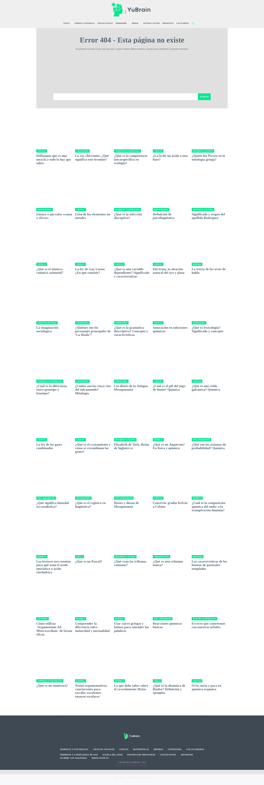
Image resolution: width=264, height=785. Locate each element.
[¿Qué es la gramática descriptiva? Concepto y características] (132, 300)
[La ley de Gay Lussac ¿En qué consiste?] (93, 242)
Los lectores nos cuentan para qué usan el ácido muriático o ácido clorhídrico (53, 567)
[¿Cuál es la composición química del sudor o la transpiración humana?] (210, 476)
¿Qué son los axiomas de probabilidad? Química (209, 446)
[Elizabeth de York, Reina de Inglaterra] (132, 417)
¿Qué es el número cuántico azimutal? (49, 270)
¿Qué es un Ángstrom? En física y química (169, 446)
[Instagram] (132, 728)
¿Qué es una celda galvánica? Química (206, 387)
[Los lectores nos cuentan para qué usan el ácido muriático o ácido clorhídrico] (54, 534)
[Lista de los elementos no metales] (93, 187)
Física (79, 557)
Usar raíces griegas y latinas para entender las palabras (131, 627)
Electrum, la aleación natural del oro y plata (168, 270)
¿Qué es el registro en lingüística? (90, 504)
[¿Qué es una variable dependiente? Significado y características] (132, 242)
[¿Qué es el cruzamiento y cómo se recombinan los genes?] (93, 417)
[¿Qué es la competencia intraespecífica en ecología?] (132, 129)
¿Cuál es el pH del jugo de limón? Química (169, 387)
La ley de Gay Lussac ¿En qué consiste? (90, 270)
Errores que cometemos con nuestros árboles (208, 625)
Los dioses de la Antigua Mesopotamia (131, 387)
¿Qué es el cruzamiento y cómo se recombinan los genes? (93, 448)
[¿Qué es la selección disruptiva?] (132, 187)
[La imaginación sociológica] (54, 300)
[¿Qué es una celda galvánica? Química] (210, 359)
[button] (193, 23)
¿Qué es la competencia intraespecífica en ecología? (130, 159)
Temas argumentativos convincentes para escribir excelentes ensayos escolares (91, 691)
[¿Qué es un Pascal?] (93, 534)
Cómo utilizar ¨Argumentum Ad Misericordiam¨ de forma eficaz (54, 629)
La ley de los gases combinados (49, 446)
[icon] (198, 23)
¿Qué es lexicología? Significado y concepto (207, 329)
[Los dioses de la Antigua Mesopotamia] (132, 359)
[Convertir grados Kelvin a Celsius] (171, 476)
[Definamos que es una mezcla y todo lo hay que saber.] (54, 129)
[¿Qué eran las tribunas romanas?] (132, 534)
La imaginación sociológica (47, 329)
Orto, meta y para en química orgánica (206, 687)
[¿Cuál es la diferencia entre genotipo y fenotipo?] (54, 359)
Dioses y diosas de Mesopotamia (126, 504)
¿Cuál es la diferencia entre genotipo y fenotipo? (51, 389)
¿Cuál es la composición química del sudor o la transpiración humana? (208, 506)
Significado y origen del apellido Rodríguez (208, 216)
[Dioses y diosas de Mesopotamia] (132, 476)
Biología (197, 557)
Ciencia (42, 151)
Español (80, 681)
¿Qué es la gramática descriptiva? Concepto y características (131, 331)
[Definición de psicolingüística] (171, 187)
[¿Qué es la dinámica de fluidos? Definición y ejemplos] (171, 658)
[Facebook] (125, 728)
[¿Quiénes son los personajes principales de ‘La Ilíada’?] (93, 300)
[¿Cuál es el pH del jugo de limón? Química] (171, 359)
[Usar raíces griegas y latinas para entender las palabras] (132, 596)
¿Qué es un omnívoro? (52, 685)
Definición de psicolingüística (163, 216)
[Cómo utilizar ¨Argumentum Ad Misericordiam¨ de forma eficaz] (54, 596)
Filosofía (42, 619)
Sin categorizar (201, 440)
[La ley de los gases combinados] (54, 417)
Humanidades (44, 210)
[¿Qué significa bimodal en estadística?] (54, 476)
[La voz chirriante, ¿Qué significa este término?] (93, 129)
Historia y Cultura (203, 151)
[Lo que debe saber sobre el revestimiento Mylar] (132, 658)
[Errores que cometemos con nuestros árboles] (210, 596)
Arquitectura (161, 557)
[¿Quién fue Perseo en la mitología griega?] (210, 129)
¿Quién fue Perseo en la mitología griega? (208, 157)
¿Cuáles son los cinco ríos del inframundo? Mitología (93, 389)
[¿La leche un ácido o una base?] (171, 129)
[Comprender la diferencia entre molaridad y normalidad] (93, 596)
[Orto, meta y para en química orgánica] (210, 658)
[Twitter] (138, 728)
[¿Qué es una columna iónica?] (171, 534)
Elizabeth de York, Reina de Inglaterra (131, 446)
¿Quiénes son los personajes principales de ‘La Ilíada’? (93, 331)
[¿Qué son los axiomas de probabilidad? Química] (210, 417)
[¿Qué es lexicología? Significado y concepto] (210, 300)
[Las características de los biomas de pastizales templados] (210, 534)
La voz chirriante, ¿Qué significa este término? (92, 157)
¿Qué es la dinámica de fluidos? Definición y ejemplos (169, 689)
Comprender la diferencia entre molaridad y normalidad (92, 627)
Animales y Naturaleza (127, 151)
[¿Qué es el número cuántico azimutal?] (54, 242)
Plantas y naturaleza (204, 619)
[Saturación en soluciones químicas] (171, 300)
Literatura (82, 151)
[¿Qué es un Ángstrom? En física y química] (171, 417)
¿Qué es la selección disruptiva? (128, 216)
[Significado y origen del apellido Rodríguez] (210, 187)
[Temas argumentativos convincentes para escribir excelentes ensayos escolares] (93, 658)
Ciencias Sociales (47, 323)
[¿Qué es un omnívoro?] (54, 658)
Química (158, 440)
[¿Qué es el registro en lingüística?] (93, 476)
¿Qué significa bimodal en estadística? (52, 504)
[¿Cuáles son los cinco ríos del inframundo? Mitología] (93, 359)
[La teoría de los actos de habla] (210, 242)
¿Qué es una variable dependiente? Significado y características (131, 272)
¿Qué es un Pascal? (88, 561)
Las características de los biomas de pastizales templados (209, 565)
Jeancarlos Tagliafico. (137, 765)
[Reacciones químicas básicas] (171, 596)
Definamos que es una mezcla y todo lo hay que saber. (53, 159)
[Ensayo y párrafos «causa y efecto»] (54, 187)
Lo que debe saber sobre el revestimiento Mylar (131, 687)
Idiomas (197, 264)
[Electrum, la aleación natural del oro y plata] (171, 242)
